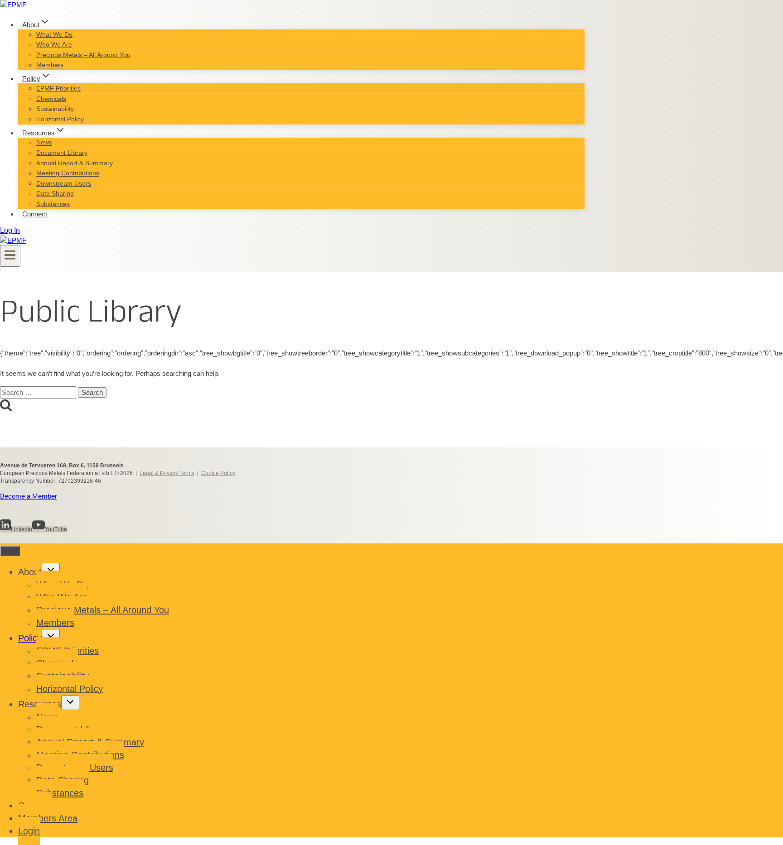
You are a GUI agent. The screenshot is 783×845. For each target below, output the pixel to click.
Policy (30, 638)
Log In (10, 230)
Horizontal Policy (60, 119)
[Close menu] (10, 551)
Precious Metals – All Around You (83, 54)
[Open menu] (10, 256)
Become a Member (28, 496)
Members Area (47, 818)
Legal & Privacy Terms (167, 473)
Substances (53, 203)
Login (29, 831)
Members (49, 65)
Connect (34, 214)
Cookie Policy (218, 473)
